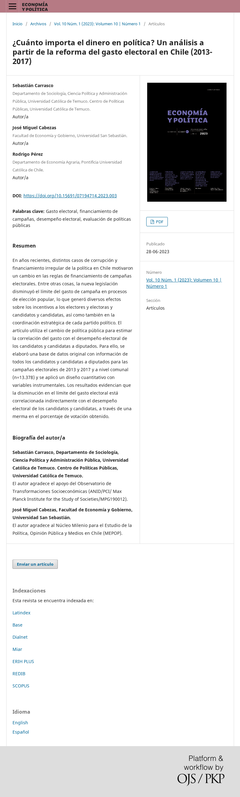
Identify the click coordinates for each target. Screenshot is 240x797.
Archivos (38, 24)
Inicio (17, 24)
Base (17, 625)
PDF (159, 221)
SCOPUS (20, 686)
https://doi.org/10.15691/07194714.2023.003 (70, 196)
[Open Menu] (12, 6)
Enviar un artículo (35, 564)
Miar (17, 649)
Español (20, 732)
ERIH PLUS (23, 661)
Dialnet (20, 637)
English (20, 723)
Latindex (21, 613)
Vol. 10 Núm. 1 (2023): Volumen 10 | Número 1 (97, 24)
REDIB (18, 673)
